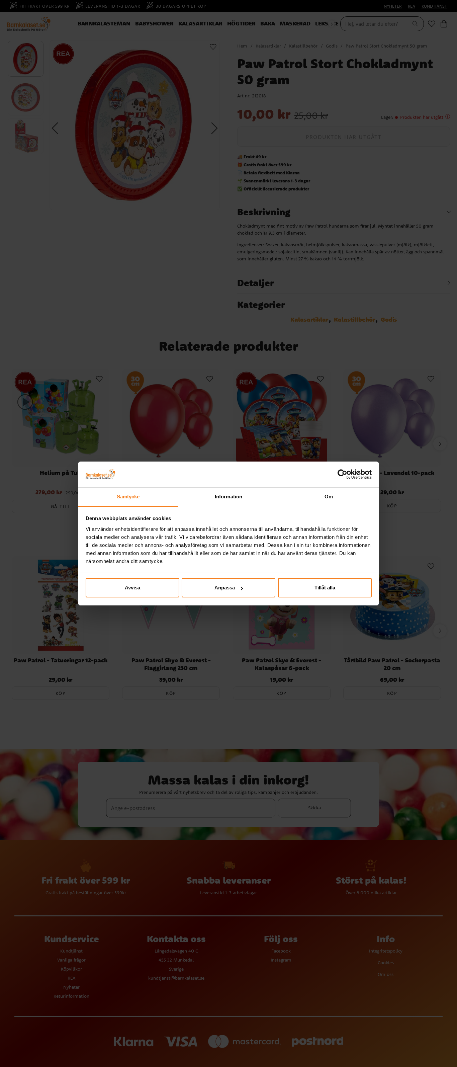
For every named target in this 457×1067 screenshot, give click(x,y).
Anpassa (224, 587)
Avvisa (132, 587)
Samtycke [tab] (128, 496)
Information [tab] (228, 496)
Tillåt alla (324, 587)
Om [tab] (329, 496)
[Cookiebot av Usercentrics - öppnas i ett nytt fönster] (342, 475)
